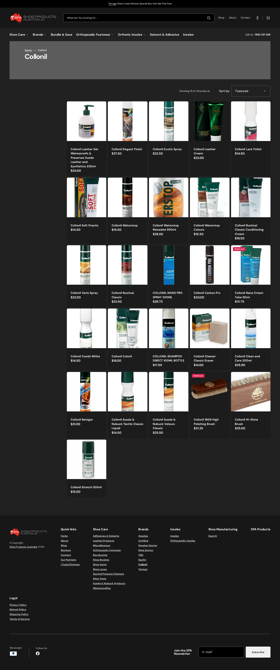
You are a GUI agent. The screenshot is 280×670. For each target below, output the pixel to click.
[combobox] (138, 18)
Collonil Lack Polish (248, 149)
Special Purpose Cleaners (108, 573)
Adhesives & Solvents (106, 536)
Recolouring (100, 555)
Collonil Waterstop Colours (207, 228)
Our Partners (68, 559)
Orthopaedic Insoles (182, 540)
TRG (140, 555)
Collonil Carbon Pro (207, 293)
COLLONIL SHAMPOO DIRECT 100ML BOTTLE (168, 358)
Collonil (142, 564)
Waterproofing (102, 588)
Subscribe (258, 652)
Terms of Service (20, 619)
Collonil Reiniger (82, 420)
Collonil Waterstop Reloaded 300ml (166, 228)
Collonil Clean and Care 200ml (247, 358)
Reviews (66, 550)
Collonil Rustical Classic (123, 295)
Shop (64, 545)
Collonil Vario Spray (84, 293)
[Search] (209, 18)
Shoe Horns (100, 564)
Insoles (174, 536)
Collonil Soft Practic (84, 225)
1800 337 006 (262, 34)
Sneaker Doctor (147, 545)
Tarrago (112, 3)
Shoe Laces (100, 569)
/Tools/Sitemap (70, 564)
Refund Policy (18, 609)
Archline (143, 540)
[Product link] (86, 138)
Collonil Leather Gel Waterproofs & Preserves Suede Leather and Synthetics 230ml (84, 157)
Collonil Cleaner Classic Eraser (205, 358)
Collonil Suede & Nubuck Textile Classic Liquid (127, 424)
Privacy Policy (18, 605)
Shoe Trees (99, 578)
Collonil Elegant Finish (127, 149)
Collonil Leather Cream (205, 151)
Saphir (142, 559)
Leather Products (103, 540)
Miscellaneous (101, 545)
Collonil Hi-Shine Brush (246, 422)
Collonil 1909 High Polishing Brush (206, 422)
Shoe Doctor (145, 550)
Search (212, 536)
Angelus (143, 536)
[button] (257, 18)
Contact (66, 555)
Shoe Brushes (101, 559)
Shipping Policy (19, 614)
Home (28, 50)
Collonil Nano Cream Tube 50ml (249, 295)
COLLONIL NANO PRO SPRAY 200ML (167, 295)
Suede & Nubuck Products (109, 583)
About (64, 540)
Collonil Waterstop (125, 225)
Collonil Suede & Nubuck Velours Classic (164, 424)
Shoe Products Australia (23, 546)
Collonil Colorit (122, 356)
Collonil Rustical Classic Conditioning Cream (249, 230)
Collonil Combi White (85, 356)
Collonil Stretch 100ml (86, 487)
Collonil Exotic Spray (167, 149)
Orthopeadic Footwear (107, 550)
